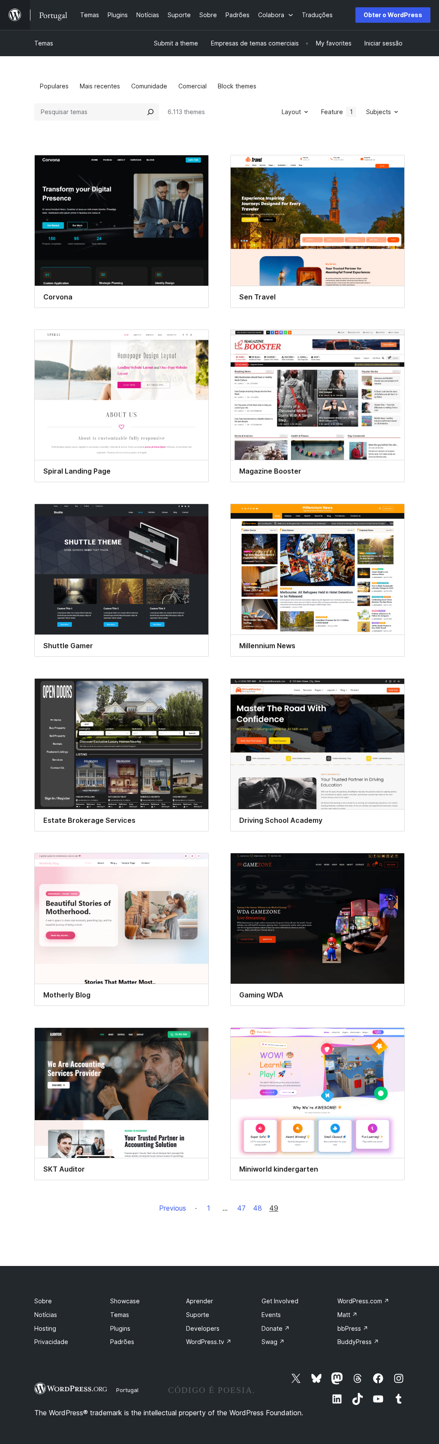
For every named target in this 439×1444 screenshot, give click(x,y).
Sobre (43, 1301)
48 (257, 1208)
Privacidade (51, 1341)
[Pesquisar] (150, 112)
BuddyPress (358, 1341)
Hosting (45, 1328)
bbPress (352, 1328)
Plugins (120, 1328)
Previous (172, 1208)
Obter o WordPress (393, 14)
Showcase (125, 1301)
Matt (347, 1314)
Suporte (197, 1314)
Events (271, 1314)
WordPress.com (363, 1301)
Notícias (45, 1314)
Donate (276, 1328)
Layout (291, 111)
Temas (43, 43)
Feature (337, 111)
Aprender (199, 1301)
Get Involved (280, 1301)
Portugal (127, 1390)
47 (241, 1208)
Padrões (122, 1341)
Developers (203, 1328)
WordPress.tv (209, 1341)
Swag (273, 1341)
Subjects (378, 111)
